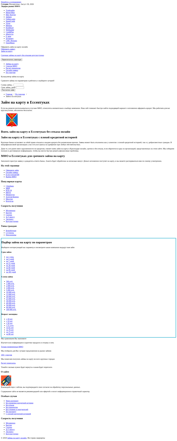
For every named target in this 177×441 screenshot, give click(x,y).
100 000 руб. (11, 309)
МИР (8, 188)
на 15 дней (10, 263)
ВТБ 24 (9, 190)
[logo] (6, 385)
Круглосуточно (12, 221)
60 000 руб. (10, 307)
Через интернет (12, 401)
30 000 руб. (10, 301)
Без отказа (10, 405)
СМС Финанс (11, 41)
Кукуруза (9, 201)
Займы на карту (12, 64)
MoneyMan (10, 13)
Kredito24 (9, 28)
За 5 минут (10, 217)
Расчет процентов (13, 68)
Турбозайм (10, 10)
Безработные (11, 231)
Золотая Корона (12, 197)
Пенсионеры (11, 235)
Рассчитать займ (8, 90)
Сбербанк (10, 186)
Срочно (9, 215)
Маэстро (9, 199)
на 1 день (10, 257)
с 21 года (9, 325)
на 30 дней (10, 266)
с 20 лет (9, 323)
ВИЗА (8, 192)
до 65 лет (10, 328)
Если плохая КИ (12, 175)
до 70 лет (10, 330)
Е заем (8, 36)
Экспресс (9, 219)
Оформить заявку (8, 49)
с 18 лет (9, 319)
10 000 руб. (10, 292)
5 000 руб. (10, 290)
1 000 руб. (10, 284)
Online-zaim (10, 19)
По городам (10, 72)
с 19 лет (9, 321)
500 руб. (9, 281)
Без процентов (12, 407)
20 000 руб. (10, 297)
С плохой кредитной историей (18, 414)
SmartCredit (10, 21)
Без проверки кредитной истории (19, 403)
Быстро (9, 213)
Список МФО (11, 66)
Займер (9, 17)
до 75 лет (10, 332)
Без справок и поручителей (17, 409)
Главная (9, 94)
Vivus (8, 23)
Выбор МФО (11, 177)
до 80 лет (10, 334)
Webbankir (10, 30)
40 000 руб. (10, 303)
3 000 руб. (10, 288)
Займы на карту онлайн (17, 438)
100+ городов (6, 355)
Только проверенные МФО (12, 347)
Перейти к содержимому (11, 2)
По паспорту (11, 412)
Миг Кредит (11, 15)
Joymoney (10, 38)
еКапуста (9, 34)
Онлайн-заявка (12, 70)
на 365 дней (11, 272)
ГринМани (10, 43)
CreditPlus (10, 32)
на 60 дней (10, 268)
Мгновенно (10, 211)
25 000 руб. (10, 299)
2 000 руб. (10, 286)
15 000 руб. (10, 294)
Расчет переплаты (8, 363)
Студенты (10, 233)
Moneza (9, 26)
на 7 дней (10, 261)
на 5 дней (10, 259)
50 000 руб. (10, 305)
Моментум (10, 195)
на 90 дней (10, 270)
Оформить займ (12, 170)
